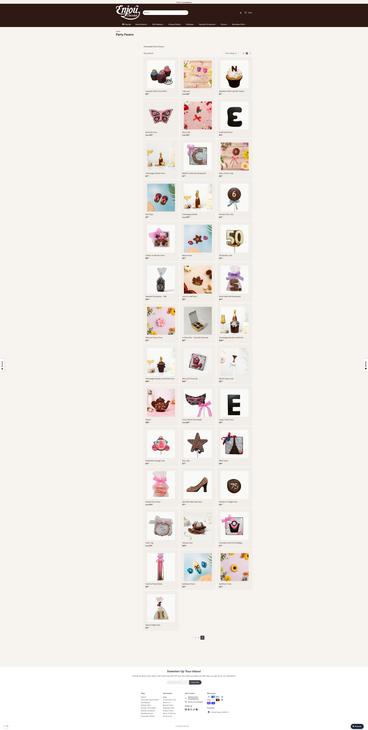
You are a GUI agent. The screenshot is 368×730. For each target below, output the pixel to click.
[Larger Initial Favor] (234, 405)
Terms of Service (169, 713)
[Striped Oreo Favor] (161, 488)
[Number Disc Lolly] (234, 200)
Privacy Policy (168, 711)
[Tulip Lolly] (197, 77)
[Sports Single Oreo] (161, 611)
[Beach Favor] (197, 241)
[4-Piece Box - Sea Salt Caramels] (197, 323)
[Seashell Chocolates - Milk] (161, 282)
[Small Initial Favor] (234, 118)
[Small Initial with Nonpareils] (234, 282)
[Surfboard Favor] (197, 570)
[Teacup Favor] (197, 529)
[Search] (186, 12)
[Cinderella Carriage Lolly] (161, 447)
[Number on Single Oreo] (234, 488)
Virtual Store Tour (169, 700)
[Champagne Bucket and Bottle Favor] (161, 364)
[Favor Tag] (161, 529)
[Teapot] (161, 405)
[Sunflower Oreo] (234, 570)
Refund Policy (168, 705)
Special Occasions (148, 711)
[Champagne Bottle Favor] (161, 159)
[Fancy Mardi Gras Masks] (197, 405)
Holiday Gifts (146, 705)
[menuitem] (126, 24)
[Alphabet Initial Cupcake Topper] (234, 77)
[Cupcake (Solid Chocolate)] (161, 77)
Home (118, 31)
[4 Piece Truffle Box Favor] (161, 241)
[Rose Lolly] (197, 118)
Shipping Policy (169, 708)
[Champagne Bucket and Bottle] (234, 323)
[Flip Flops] (161, 200)
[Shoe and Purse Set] (197, 364)
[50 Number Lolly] (234, 241)
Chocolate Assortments (150, 700)
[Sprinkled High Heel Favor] (197, 488)
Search (143, 697)
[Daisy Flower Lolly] (234, 159)
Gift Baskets (145, 702)
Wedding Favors (147, 713)
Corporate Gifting (147, 716)
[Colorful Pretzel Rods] (161, 570)
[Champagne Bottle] (197, 200)
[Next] (202, 638)
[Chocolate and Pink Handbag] (234, 529)
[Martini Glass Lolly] (234, 364)
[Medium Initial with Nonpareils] (197, 159)
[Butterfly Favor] (161, 118)
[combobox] (165, 12)
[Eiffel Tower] (234, 447)
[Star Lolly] (197, 447)
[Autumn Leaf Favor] (197, 282)
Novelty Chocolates (148, 708)
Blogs (165, 697)
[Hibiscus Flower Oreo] (161, 323)
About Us (166, 702)
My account (167, 716)
